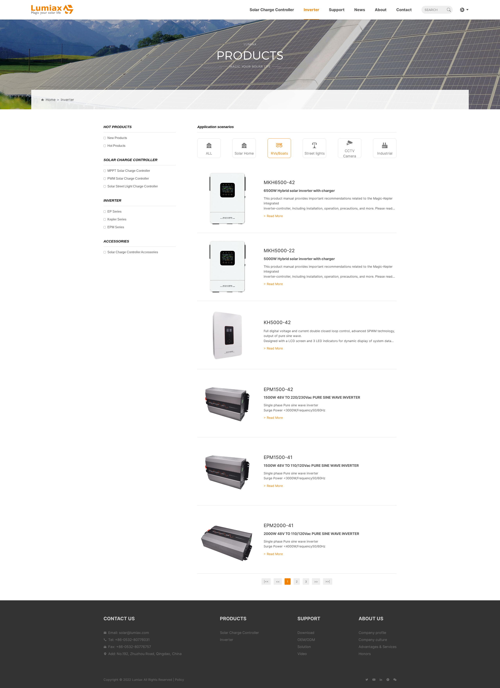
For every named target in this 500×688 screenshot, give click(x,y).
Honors (365, 654)
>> (316, 581)
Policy (179, 680)
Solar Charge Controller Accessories (132, 252)
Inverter (311, 9)
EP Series (114, 211)
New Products (117, 138)
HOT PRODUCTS (118, 127)
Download (305, 633)
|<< (266, 581)
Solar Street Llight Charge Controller (132, 186)
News (359, 9)
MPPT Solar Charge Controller (128, 170)
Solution (304, 647)
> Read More (273, 216)
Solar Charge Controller (272, 9)
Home (50, 100)
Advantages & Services (377, 647)
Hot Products (116, 145)
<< (277, 581)
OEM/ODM (306, 640)
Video (302, 654)
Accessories (116, 241)
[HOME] (52, 10)
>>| (327, 581)
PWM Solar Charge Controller (128, 178)
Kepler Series (116, 219)
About (381, 9)
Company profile (372, 633)
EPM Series (115, 227)
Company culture (373, 640)
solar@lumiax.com (134, 633)
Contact (404, 9)
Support (337, 9)
